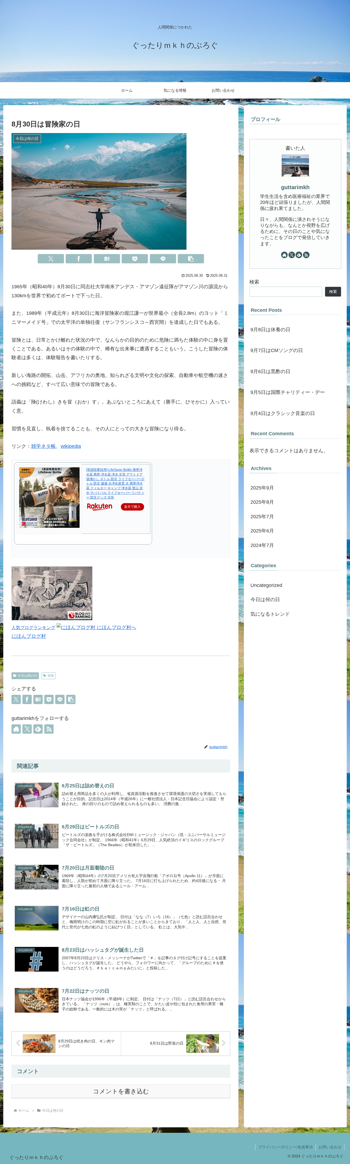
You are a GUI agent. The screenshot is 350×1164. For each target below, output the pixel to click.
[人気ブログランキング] (51, 618)
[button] (191, 258)
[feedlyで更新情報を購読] (38, 729)
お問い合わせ (330, 1147)
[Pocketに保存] (135, 258)
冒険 (50, 676)
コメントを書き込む (121, 1091)
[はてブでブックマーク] (107, 258)
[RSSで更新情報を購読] (49, 729)
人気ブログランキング (33, 627)
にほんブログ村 (28, 636)
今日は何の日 (27, 676)
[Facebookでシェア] (79, 258)
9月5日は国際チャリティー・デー (287, 392)
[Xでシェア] (51, 258)
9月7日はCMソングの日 (276, 350)
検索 (254, 282)
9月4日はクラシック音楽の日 (282, 413)
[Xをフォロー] (27, 729)
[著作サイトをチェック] (16, 729)
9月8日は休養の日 (270, 329)
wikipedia (71, 446)
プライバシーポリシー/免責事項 (285, 1147)
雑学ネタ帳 (43, 446)
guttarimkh (295, 187)
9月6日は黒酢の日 (270, 371)
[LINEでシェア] (163, 258)
